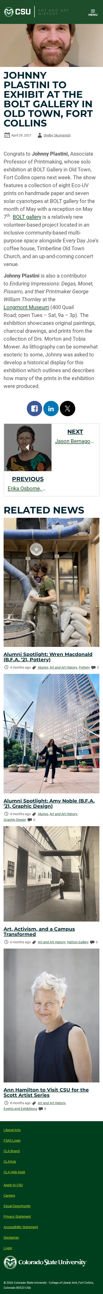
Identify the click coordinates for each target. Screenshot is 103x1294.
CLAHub (10, 1161)
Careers (9, 1195)
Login (8, 1248)
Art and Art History (63, 667)
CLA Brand (12, 1151)
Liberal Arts (12, 1130)
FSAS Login (12, 1140)
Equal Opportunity (17, 1206)
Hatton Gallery (78, 942)
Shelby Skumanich (53, 136)
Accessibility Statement (21, 1227)
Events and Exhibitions (20, 1109)
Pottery (84, 667)
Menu (92, 14)
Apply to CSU (13, 1185)
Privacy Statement (17, 1216)
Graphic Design (15, 820)
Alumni (43, 667)
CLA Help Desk (14, 1172)
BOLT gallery (27, 217)
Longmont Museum (26, 307)
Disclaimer (11, 1237)
